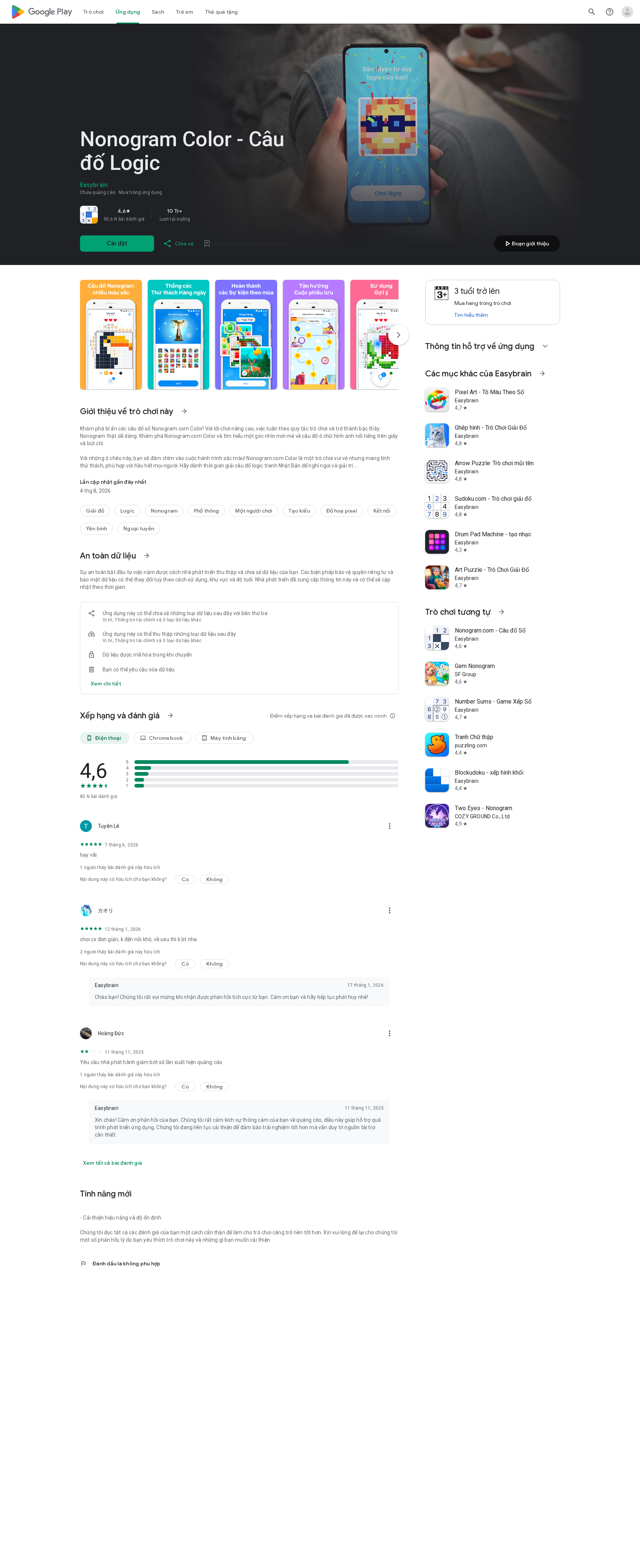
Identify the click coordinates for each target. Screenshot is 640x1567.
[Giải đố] (95, 510)
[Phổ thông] (206, 510)
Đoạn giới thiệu (526, 243)
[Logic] (127, 510)
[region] (183, 215)
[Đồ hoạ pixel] (341, 510)
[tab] (93, 12)
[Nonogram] (164, 510)
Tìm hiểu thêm (471, 315)
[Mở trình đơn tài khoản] (627, 12)
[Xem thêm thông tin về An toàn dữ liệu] (147, 555)
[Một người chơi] (253, 510)
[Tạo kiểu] (299, 510)
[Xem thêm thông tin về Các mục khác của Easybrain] (542, 373)
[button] (111, 334)
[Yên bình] (96, 528)
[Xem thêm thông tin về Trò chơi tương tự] (501, 612)
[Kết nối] (382, 510)
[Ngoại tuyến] (138, 528)
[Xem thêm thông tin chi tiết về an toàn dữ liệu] (106, 683)
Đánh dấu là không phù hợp (120, 1263)
